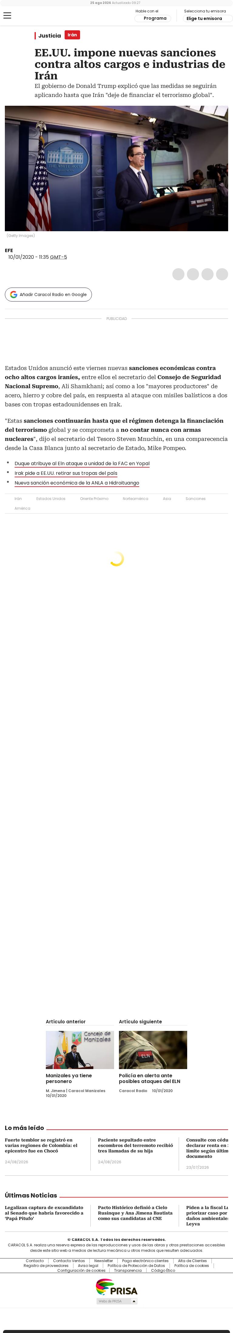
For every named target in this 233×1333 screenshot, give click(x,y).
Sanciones (196, 498)
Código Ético (163, 1270)
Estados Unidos (51, 498)
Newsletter (103, 1260)
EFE (9, 250)
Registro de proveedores (46, 1265)
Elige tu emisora (204, 18)
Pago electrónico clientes (145, 1260)
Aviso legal (88, 1265)
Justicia (49, 35)
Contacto (35, 1260)
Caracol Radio (29, 16)
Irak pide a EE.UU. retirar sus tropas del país (66, 473)
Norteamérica (135, 498)
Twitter (193, 274)
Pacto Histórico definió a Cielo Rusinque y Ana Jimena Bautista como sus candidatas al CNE (135, 1213)
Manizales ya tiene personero (69, 1078)
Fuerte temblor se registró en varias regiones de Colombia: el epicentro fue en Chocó (41, 1145)
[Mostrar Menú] (7, 15)
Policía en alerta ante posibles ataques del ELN (149, 1078)
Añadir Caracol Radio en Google (53, 295)
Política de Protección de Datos (136, 1265)
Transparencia (128, 1270)
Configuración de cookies (81, 1270)
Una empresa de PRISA (116, 1286)
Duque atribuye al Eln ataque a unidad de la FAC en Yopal (82, 463)
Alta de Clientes (192, 1260)
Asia (167, 498)
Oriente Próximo (94, 498)
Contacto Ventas (69, 1260)
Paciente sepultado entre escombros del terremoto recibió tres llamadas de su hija (135, 1145)
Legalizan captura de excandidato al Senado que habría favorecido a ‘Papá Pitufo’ (44, 1213)
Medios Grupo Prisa (116, 1301)
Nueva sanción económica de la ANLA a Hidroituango (77, 482)
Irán (18, 498)
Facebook (178, 274)
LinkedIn (207, 274)
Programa (155, 18)
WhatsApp (222, 274)
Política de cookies (191, 1265)
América (22, 508)
